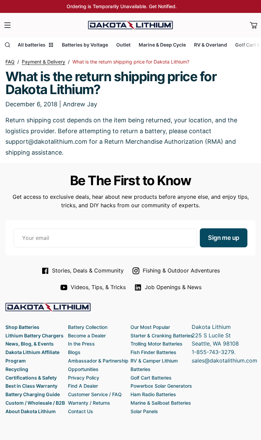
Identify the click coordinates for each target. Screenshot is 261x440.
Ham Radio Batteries (153, 394)
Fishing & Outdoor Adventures (181, 270)
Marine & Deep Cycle (162, 45)
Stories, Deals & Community (88, 270)
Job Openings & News (173, 287)
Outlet (123, 45)
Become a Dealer (87, 335)
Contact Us (80, 411)
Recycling (16, 369)
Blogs (74, 352)
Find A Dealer (83, 386)
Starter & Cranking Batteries (161, 335)
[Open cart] (253, 25)
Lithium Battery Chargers (34, 335)
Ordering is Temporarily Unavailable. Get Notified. (122, 6)
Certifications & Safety (31, 378)
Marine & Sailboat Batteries (160, 403)
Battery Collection (87, 327)
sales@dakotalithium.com (224, 360)
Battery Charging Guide (32, 394)
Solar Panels (144, 411)
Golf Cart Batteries (151, 378)
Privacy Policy (83, 378)
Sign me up (223, 237)
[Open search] (7, 44)
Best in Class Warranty (31, 386)
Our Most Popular (150, 327)
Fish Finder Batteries (153, 352)
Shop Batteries (22, 327)
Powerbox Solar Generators (161, 386)
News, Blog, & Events (29, 344)
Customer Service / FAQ (95, 394)
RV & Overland (210, 45)
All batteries (32, 45)
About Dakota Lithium (30, 411)
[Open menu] (7, 25)
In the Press (81, 344)
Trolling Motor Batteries (156, 344)
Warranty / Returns (89, 403)
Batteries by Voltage (85, 45)
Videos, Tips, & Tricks (98, 287)
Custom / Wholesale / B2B (35, 403)
